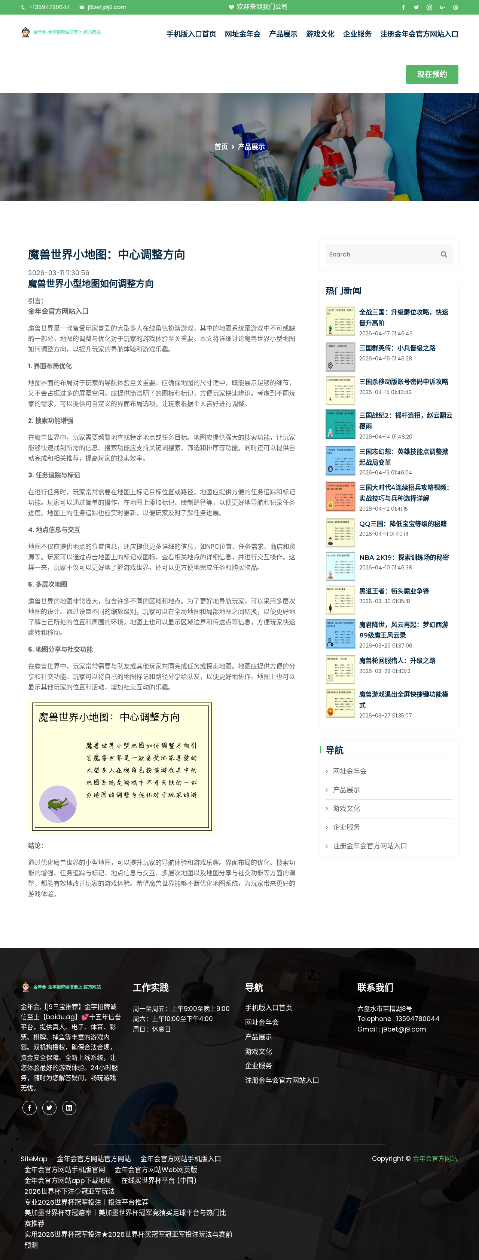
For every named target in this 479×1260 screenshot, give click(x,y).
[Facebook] (29, 1108)
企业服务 (357, 34)
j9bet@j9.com (107, 7)
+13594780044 (49, 7)
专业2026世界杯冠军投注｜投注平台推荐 (86, 1202)
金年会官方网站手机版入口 (180, 1159)
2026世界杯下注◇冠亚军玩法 (69, 1191)
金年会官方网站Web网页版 (156, 1169)
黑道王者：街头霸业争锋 (394, 591)
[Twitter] (49, 1108)
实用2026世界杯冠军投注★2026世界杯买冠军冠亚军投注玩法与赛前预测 (128, 1240)
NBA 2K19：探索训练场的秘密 (404, 557)
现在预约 (432, 74)
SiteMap (34, 1159)
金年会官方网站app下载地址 (68, 1180)
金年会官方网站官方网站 (94, 1159)
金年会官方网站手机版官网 (64, 1169)
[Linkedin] (69, 1108)
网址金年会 (242, 34)
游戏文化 (320, 34)
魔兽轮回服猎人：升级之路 (397, 660)
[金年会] (71, 32)
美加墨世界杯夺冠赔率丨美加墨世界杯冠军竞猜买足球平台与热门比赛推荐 (125, 1218)
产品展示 (283, 34)
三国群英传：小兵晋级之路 (397, 348)
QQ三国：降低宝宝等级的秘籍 (403, 524)
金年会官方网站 (435, 1158)
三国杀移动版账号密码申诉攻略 (403, 381)
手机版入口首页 (191, 34)
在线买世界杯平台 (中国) (159, 1180)
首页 (221, 146)
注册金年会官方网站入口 (419, 34)
